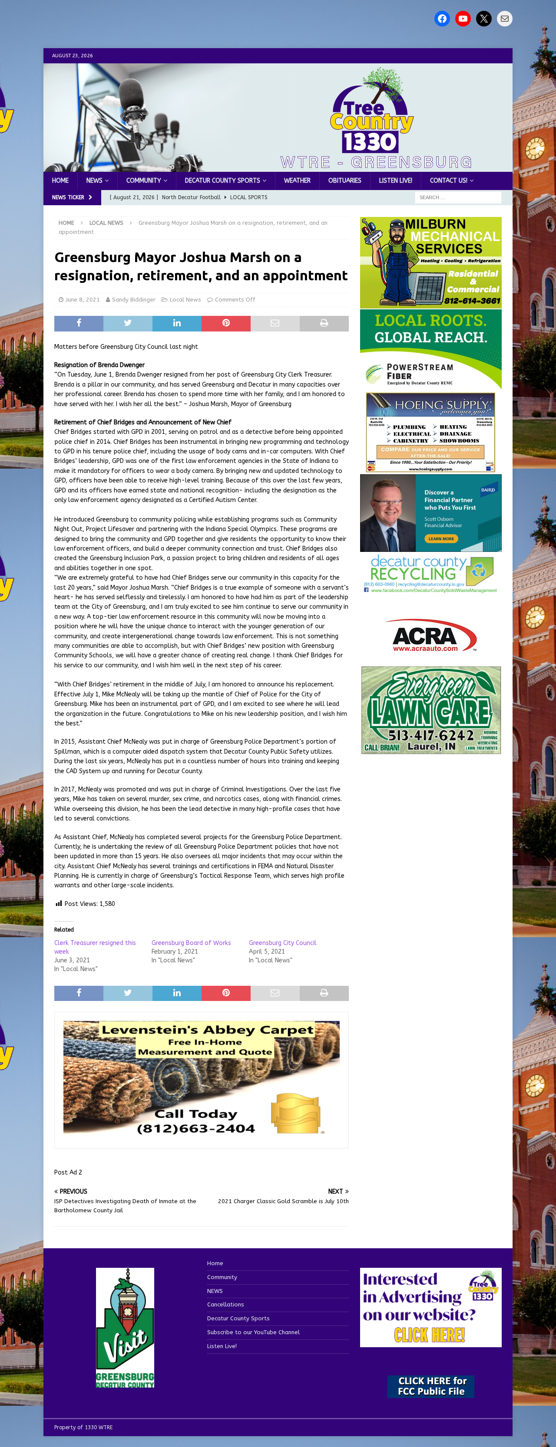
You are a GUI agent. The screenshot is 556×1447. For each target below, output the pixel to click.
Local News (185, 299)
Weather (297, 180)
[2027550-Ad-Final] (431, 547)
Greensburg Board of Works (191, 943)
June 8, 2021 (83, 299)
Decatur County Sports (222, 180)
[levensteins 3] (201, 1134)
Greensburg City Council (283, 943)
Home (60, 180)
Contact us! (448, 180)
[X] (484, 18)
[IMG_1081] (431, 303)
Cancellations (225, 1304)
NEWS (94, 180)
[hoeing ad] (431, 468)
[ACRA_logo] (431, 646)
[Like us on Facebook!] (442, 18)
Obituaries (344, 180)
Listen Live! (395, 180)
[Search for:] (458, 197)
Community (143, 180)
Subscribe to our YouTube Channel (253, 1332)
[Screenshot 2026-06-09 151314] (431, 588)
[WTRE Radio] (278, 167)
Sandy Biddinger (134, 299)
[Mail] (505, 18)
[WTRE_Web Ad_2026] (431, 385)
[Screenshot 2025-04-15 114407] (431, 750)
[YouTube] (463, 18)
